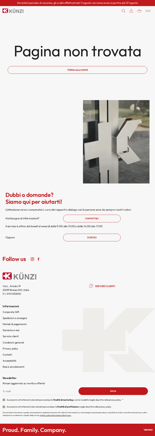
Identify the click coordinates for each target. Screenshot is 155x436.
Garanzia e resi (11, 330)
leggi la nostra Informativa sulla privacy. (55, 415)
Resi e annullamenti (13, 366)
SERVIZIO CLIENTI (105, 286)
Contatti (7, 354)
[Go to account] (131, 11)
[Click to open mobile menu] (148, 11)
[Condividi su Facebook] (38, 259)
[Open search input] (123, 10)
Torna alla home (77, 70)
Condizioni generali (13, 342)
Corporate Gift (11, 312)
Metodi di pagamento (14, 324)
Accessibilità (9, 360)
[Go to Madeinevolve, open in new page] (147, 430)
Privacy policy (10, 348)
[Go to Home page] (12, 10)
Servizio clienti (11, 336)
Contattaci (92, 218)
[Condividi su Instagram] (32, 259)
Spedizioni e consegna (15, 318)
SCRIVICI (91, 237)
